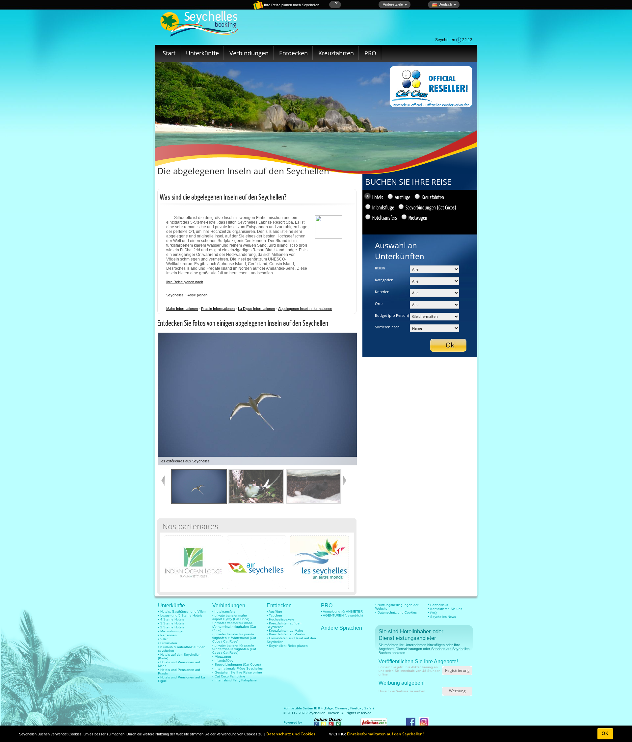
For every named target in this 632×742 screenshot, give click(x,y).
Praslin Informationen (218, 309)
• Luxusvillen (167, 643)
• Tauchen (274, 615)
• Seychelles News (442, 616)
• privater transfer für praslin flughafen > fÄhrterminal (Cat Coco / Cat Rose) (234, 637)
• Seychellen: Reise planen (287, 645)
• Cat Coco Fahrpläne (228, 676)
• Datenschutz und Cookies (396, 612)
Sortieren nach (387, 326)
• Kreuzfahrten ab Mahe (285, 630)
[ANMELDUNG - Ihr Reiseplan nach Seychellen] (235, 8)
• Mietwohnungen (171, 631)
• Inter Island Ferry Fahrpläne (234, 680)
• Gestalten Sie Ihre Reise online (237, 672)
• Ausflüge (274, 611)
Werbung (457, 691)
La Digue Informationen (256, 309)
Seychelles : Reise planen (186, 295)
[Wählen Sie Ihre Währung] (335, 3)
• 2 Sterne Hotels (171, 627)
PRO (370, 53)
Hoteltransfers (384, 217)
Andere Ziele (393, 4)
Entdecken (293, 53)
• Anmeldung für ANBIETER (342, 611)
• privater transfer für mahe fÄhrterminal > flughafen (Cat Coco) (234, 626)
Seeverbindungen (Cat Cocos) (431, 207)
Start (169, 53)
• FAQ (432, 613)
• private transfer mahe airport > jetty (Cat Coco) (230, 617)
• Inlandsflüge (222, 660)
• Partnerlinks (438, 605)
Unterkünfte (202, 53)
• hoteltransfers (223, 611)
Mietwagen (417, 217)
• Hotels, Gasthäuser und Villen (182, 611)
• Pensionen (167, 635)
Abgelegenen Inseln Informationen (305, 309)
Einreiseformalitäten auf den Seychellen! (385, 734)
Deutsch (444, 4)
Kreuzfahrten (336, 53)
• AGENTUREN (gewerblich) (342, 615)
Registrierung (457, 670)
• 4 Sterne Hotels (171, 619)
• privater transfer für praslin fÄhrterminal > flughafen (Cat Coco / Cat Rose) (234, 649)
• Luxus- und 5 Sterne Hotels (180, 615)
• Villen (163, 639)
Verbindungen (249, 53)
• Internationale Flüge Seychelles (237, 668)
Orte (378, 303)
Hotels (377, 197)
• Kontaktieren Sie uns (445, 609)
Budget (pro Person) (392, 315)
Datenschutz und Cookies (290, 734)
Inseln (380, 267)
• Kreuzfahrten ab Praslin (286, 634)
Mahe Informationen (182, 309)
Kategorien (384, 279)
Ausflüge (402, 197)
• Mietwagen (221, 656)
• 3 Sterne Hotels (171, 623)
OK (605, 733)
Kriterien (382, 291)
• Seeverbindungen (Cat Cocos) (236, 664)
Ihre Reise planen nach (184, 282)
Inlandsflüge (383, 207)
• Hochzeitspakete (280, 619)
